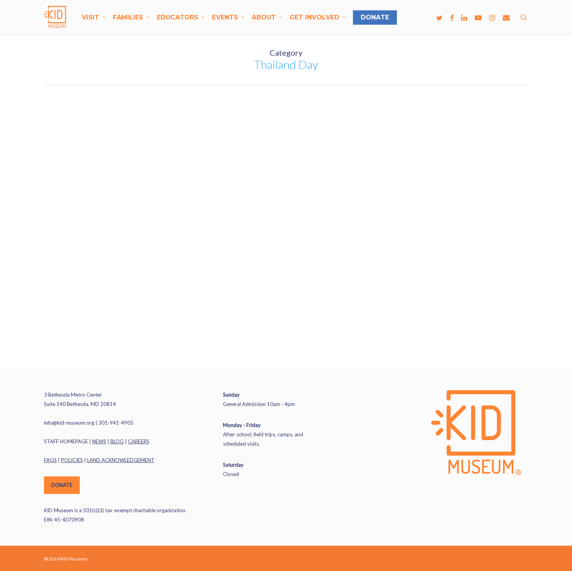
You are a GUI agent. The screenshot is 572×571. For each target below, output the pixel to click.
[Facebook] (451, 17)
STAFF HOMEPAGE (66, 441)
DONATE (61, 485)
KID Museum (43, 327)
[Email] (506, 17)
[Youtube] (478, 17)
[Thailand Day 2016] (78, 219)
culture (37, 113)
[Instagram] (492, 17)
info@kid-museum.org (69, 423)
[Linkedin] (464, 17)
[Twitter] (439, 17)
